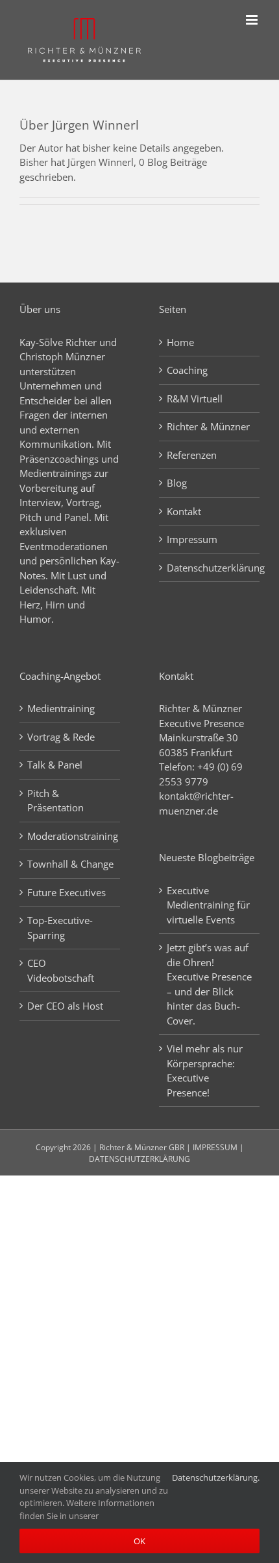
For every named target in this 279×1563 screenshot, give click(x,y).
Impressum (192, 539)
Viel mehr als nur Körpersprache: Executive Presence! (205, 1070)
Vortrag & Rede (61, 736)
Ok (139, 1541)
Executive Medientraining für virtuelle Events (208, 905)
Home (180, 342)
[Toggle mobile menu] (253, 20)
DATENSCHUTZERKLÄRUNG (139, 1158)
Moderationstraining (70, 835)
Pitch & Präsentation (55, 801)
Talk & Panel (54, 764)
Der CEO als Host (65, 1005)
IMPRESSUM (215, 1147)
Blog (177, 482)
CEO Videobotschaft (60, 970)
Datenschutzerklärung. (216, 1477)
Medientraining (61, 708)
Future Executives (66, 892)
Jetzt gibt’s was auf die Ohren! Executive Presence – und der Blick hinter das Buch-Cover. (209, 984)
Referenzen (192, 454)
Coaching (187, 370)
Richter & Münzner (208, 426)
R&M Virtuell (195, 398)
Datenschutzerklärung (210, 567)
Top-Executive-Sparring (60, 928)
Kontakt (184, 511)
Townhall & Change (70, 863)
